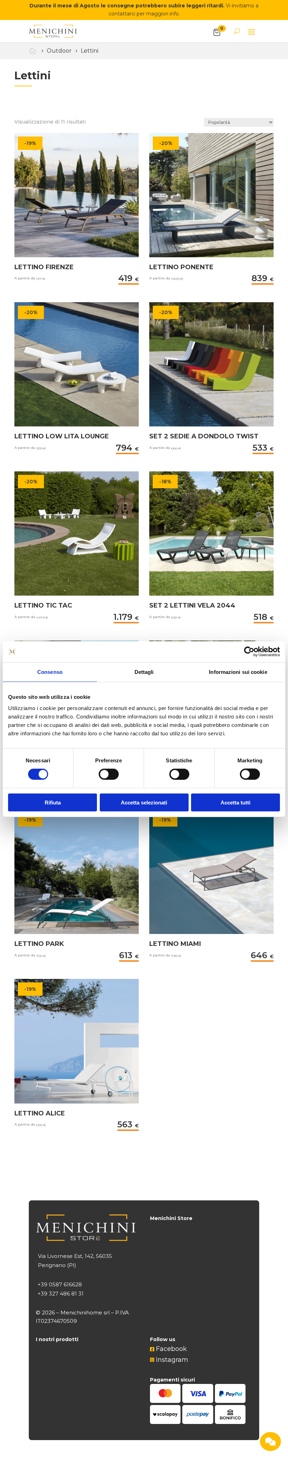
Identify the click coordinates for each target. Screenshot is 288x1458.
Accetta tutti (235, 802)
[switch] (109, 774)
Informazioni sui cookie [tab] (238, 672)
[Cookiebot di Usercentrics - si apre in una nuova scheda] (249, 652)
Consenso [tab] (50, 672)
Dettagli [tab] (144, 672)
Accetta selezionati (144, 802)
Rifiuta (53, 802)
